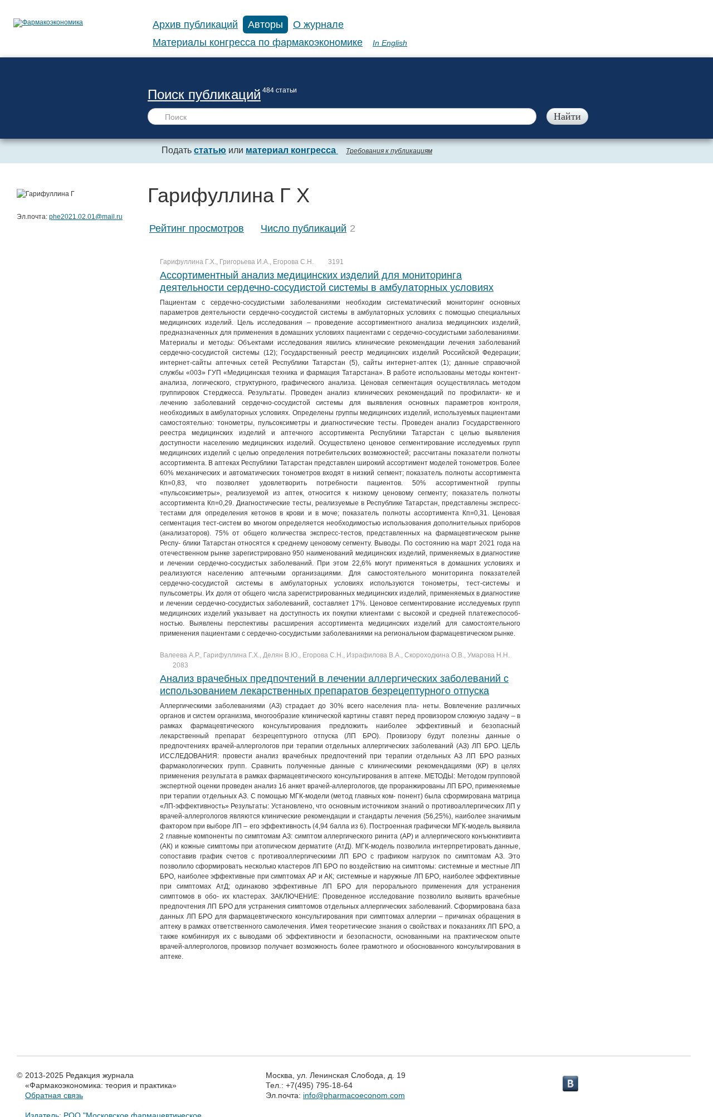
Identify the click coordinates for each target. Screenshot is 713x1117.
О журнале (318, 24)
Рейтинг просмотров (196, 228)
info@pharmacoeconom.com (354, 1095)
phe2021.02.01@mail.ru (86, 217)
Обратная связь (54, 1095)
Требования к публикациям (389, 151)
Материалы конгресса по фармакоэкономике (258, 42)
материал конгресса (292, 150)
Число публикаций (303, 228)
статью (210, 150)
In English (390, 42)
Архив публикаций (195, 24)
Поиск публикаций (204, 94)
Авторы (265, 24)
